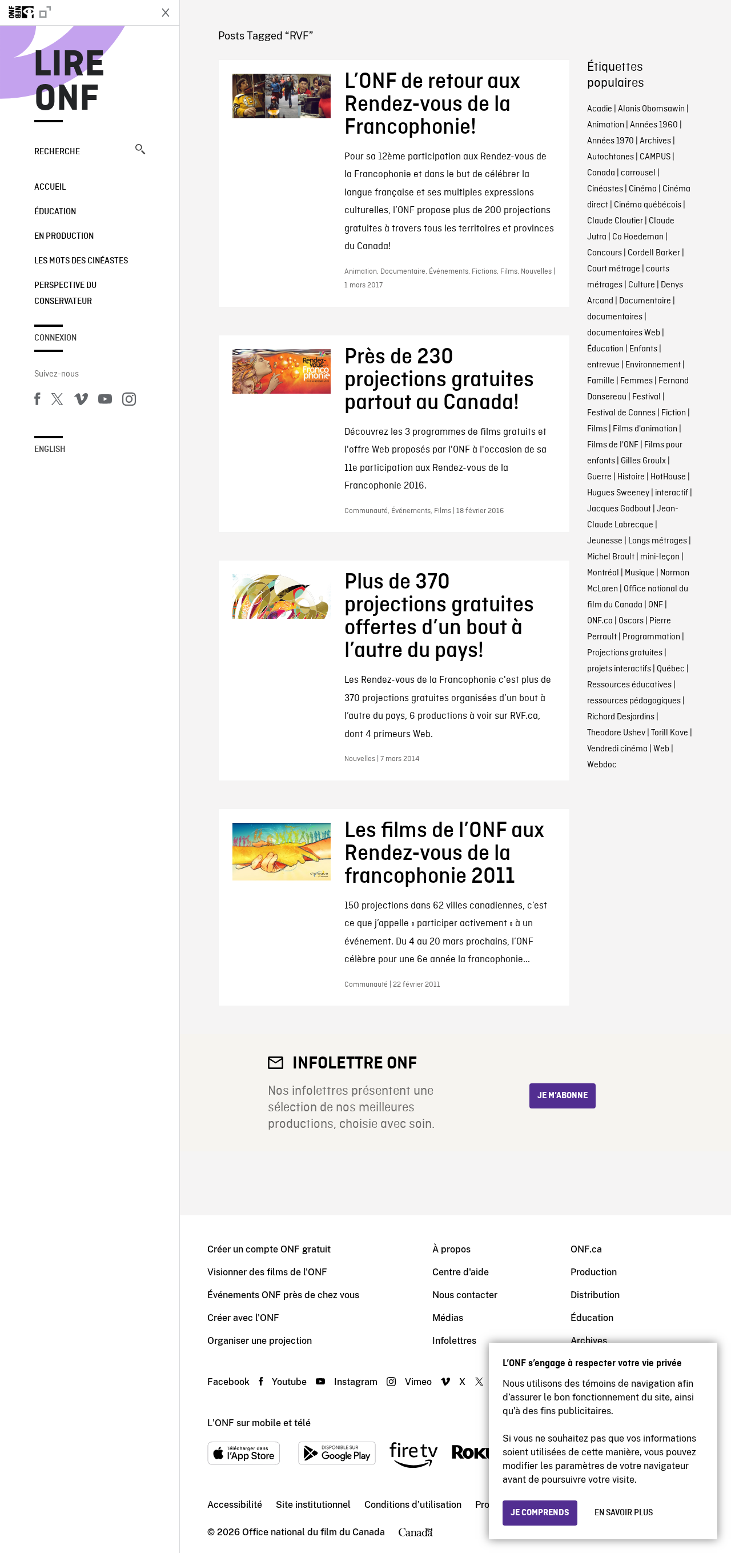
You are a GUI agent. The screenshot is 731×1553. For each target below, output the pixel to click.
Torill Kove (669, 733)
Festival (646, 397)
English (50, 449)
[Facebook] (37, 401)
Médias (447, 1317)
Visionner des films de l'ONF (267, 1272)
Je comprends (540, 1513)
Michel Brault (610, 557)
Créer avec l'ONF (243, 1317)
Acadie (599, 109)
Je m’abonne (562, 1095)
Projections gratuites (624, 653)
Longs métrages (657, 541)
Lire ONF (69, 82)
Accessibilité (234, 1504)
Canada (601, 173)
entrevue (603, 365)
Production (594, 1272)
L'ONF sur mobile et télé (259, 1423)
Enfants (643, 349)
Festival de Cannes (621, 413)
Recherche (57, 152)
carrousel (638, 173)
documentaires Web (623, 333)
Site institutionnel (313, 1504)
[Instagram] (129, 401)
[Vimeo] (81, 401)
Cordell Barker (654, 253)
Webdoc (602, 765)
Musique (639, 573)
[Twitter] (57, 401)
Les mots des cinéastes (81, 261)
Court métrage (613, 269)
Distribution (595, 1295)
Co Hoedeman (638, 237)
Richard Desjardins (620, 717)
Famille (600, 381)
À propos (451, 1249)
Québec (671, 669)
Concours (604, 253)
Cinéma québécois (647, 205)
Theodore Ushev (616, 733)
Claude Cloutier (615, 221)
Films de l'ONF (612, 445)
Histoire (631, 477)
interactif (671, 493)
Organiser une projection (259, 1340)
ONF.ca (600, 621)
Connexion (55, 338)
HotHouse (668, 477)
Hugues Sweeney (618, 493)
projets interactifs (619, 669)
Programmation (651, 637)
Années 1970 (610, 141)
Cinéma (643, 189)
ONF (655, 605)
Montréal (603, 573)
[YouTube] (105, 401)
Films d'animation (645, 429)
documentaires (614, 317)
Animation (605, 125)
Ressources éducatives (629, 685)
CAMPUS (655, 157)
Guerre (599, 477)
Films (597, 429)
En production (64, 236)
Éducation (55, 212)
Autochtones (610, 157)
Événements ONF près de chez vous (283, 1295)
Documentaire (645, 301)
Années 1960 (654, 125)
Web (661, 749)
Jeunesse (604, 541)
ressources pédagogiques (634, 701)
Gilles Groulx (643, 461)
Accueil (50, 187)
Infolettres (454, 1340)
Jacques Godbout (619, 509)
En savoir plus (624, 1513)
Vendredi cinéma (617, 749)
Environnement (653, 365)
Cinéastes (605, 189)
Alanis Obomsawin (651, 109)
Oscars (631, 621)
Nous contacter (464, 1295)
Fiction (673, 413)
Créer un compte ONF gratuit (269, 1249)
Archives (655, 141)
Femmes (636, 381)
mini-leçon (660, 557)
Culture (641, 285)
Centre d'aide (460, 1272)
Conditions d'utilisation (412, 1504)
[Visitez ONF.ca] (75, 12)
